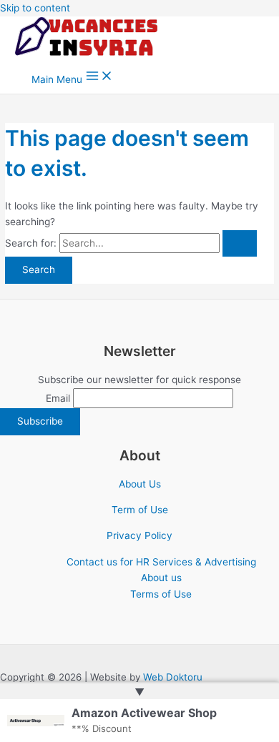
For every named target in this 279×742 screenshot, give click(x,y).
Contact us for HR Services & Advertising (161, 562)
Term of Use (140, 509)
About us (161, 577)
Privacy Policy (139, 535)
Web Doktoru (172, 677)
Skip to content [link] (35, 8)
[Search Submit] (239, 243)
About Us (140, 484)
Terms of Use (161, 594)
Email (58, 398)
